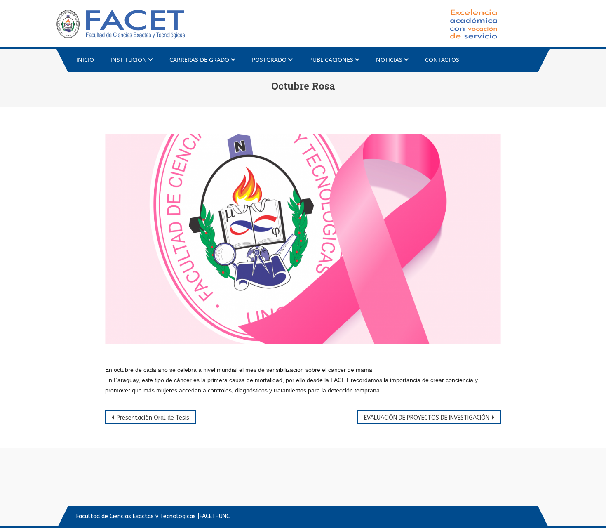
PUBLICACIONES (331, 60)
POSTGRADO (269, 60)
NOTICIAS (389, 60)
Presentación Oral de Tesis (153, 417)
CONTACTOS (442, 60)
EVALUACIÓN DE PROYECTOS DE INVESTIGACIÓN (426, 417)
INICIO (85, 60)
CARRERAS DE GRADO (199, 60)
